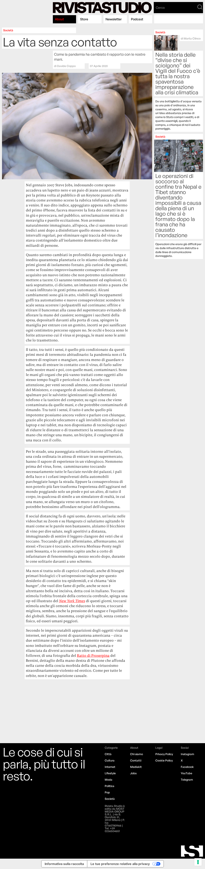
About (59, 19)
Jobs (133, 773)
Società (8, 30)
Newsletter (114, 19)
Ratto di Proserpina (93, 655)
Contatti (135, 760)
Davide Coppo (66, 66)
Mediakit (136, 766)
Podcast (137, 19)
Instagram (187, 754)
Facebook (187, 766)
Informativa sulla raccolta (64, 864)
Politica (109, 786)
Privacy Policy (164, 754)
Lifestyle (110, 773)
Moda (108, 779)
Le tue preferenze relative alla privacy (120, 864)
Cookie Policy (164, 760)
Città (108, 754)
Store (84, 19)
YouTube (186, 773)
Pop (107, 792)
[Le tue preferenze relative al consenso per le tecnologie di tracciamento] (198, 862)
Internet (110, 766)
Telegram (187, 779)
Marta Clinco (192, 38)
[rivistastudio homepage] (102, 7)
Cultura (110, 760)
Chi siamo (136, 754)
